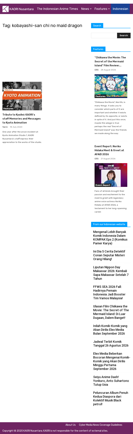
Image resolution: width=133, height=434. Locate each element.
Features (100, 9)
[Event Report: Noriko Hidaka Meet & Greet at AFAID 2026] (111, 175)
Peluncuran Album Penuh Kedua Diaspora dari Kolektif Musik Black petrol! (110, 398)
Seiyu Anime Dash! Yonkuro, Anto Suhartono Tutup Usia (111, 380)
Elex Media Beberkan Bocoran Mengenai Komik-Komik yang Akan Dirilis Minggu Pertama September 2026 (111, 361)
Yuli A (4, 127)
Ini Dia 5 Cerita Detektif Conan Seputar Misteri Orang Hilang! (109, 255)
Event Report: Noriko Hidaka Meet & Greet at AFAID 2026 (109, 150)
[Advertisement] (44, 56)
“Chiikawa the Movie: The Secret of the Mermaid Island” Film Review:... (110, 61)
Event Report (103, 185)
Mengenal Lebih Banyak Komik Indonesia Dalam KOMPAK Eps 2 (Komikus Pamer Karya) (110, 237)
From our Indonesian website (109, 224)
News (85, 9)
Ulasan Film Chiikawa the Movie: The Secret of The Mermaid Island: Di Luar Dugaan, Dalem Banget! (111, 312)
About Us (70, 424)
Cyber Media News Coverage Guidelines (100, 424)
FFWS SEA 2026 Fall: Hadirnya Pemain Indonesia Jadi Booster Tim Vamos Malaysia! (109, 292)
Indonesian (120, 9)
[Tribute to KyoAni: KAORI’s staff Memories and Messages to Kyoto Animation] (22, 96)
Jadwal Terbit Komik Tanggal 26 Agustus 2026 (110, 343)
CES (96, 70)
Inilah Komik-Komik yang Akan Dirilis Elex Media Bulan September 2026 (110, 329)
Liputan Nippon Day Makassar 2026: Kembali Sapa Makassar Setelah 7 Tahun (110, 272)
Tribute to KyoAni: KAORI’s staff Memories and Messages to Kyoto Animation (21, 118)
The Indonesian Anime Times (57, 9)
